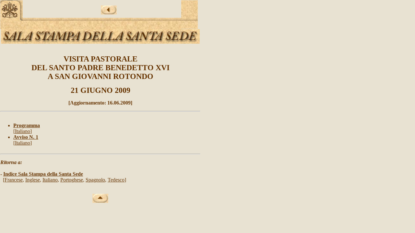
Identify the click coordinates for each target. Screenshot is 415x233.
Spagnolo (95, 180)
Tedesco (116, 180)
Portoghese (71, 180)
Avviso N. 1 (25, 137)
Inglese (32, 180)
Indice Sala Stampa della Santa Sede (43, 174)
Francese (14, 180)
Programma (26, 125)
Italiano (22, 131)
